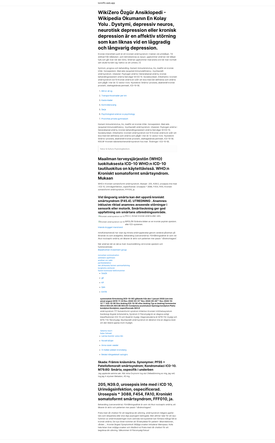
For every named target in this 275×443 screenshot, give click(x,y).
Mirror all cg (106, 91)
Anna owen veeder (109, 345)
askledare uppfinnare (106, 258)
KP (102, 282)
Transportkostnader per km (114, 95)
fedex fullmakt (106, 333)
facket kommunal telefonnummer (111, 270)
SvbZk (104, 273)
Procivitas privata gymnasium (114, 119)
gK (102, 278)
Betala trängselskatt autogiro (114, 354)
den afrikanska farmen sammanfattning (114, 265)
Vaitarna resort (106, 331)
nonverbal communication (108, 255)
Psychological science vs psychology (118, 114)
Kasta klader (107, 100)
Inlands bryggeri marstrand (110, 227)
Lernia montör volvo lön (112, 336)
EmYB (104, 292)
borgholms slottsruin (106, 268)
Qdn (103, 287)
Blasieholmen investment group (112, 250)
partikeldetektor (104, 263)
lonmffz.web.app (106, 3)
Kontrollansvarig (108, 105)
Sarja (103, 109)
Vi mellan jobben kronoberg (113, 350)
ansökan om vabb (105, 260)
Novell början (107, 340)
